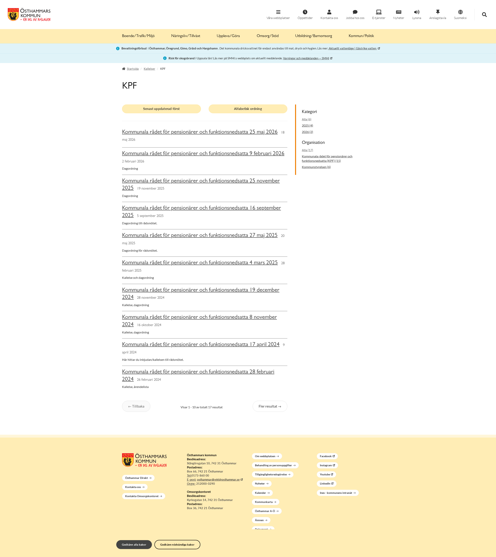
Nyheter (260, 483)
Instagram (326, 465)
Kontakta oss (133, 487)
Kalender (260, 492)
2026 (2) (307, 132)
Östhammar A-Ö (265, 511)
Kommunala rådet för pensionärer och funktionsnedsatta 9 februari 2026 (203, 154)
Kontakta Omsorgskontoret (141, 496)
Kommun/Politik (361, 36)
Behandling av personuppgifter (273, 465)
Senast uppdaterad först (161, 109)
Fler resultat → (270, 406)
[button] (278, 15)
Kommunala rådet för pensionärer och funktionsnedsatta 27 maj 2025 (200, 236)
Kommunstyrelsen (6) (316, 167)
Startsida (133, 68)
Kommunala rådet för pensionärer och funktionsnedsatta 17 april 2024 (201, 345)
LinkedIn (325, 483)
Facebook (326, 456)
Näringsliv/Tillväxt (185, 36)
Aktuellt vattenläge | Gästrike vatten (352, 48)
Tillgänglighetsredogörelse (271, 474)
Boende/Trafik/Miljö (138, 36)
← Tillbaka (136, 406)
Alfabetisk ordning (248, 109)
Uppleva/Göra (228, 36)
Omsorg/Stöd (268, 36)
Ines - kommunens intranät (336, 492)
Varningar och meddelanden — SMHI (306, 58)
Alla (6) (306, 119)
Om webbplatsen (265, 456)
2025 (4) (307, 125)
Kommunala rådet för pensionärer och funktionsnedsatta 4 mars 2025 (200, 263)
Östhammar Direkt (136, 477)
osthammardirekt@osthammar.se (218, 479)
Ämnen (259, 520)
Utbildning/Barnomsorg (313, 36)
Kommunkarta (264, 501)
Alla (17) (307, 150)
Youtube (325, 474)
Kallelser (149, 68)
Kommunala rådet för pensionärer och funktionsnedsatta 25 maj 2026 (200, 132)
